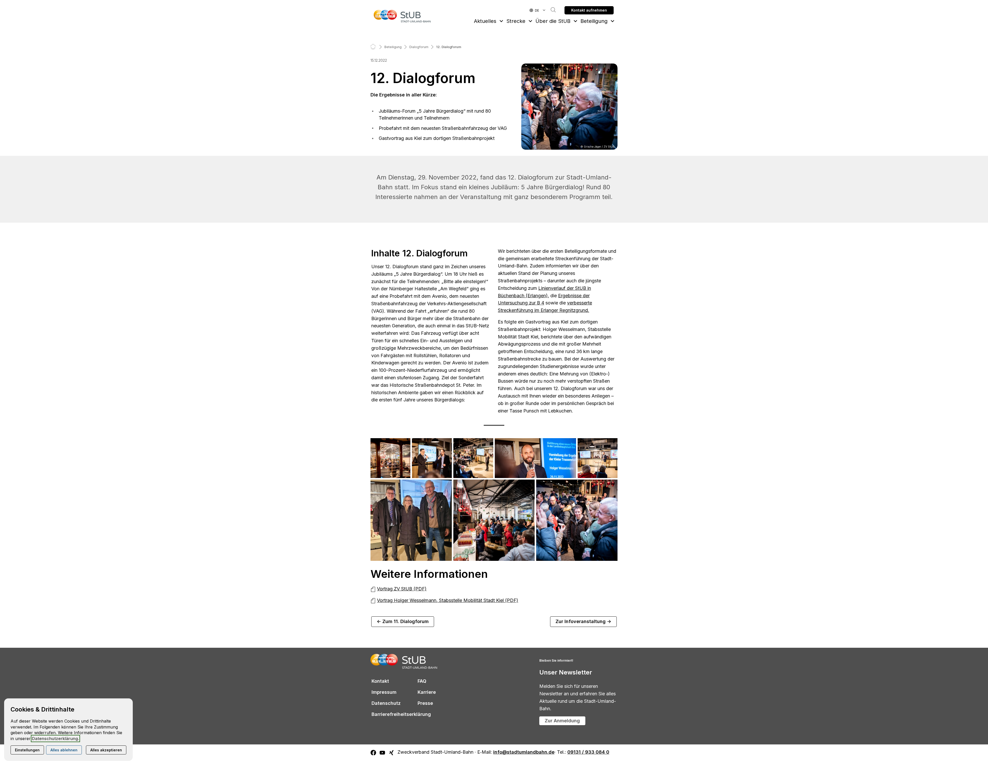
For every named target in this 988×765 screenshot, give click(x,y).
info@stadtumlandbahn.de (523, 752)
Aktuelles (485, 21)
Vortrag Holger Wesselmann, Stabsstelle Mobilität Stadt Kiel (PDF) (447, 600)
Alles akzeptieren (106, 750)
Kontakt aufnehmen (589, 10)
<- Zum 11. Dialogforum (403, 621)
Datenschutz (386, 703)
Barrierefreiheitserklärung (401, 714)
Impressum (384, 692)
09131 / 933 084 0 (588, 752)
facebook (373, 757)
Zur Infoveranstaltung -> (583, 621)
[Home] (373, 47)
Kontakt (380, 681)
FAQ (422, 681)
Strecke (515, 21)
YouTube (383, 757)
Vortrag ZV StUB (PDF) (402, 588)
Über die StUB (552, 21)
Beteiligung (593, 21)
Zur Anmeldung (562, 720)
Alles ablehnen (63, 750)
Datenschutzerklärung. (55, 738)
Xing (392, 757)
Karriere (427, 692)
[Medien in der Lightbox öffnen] (390, 458)
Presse (425, 703)
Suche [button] (551, 9)
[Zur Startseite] (402, 16)
